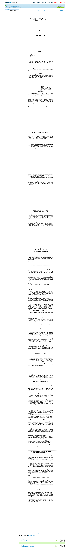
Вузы (34, 2)
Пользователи (43, 2)
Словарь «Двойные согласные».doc (25, 539)
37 (55, 545)
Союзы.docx (22, 545)
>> (64, 10)
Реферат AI (56, 2)
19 (55, 540)
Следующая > (61, 10)
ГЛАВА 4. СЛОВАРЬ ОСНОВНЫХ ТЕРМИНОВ (10, 14)
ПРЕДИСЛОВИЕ (8, 9)
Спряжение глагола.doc (24, 547)
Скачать (60, 7)
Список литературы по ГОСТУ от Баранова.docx (27, 546)
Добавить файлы (50, 2)
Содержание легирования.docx (25, 541)
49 (55, 539)
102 (55, 547)
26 (55, 541)
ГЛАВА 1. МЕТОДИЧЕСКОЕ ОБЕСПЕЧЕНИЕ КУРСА (12, 10)
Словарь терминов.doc (24, 540)
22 (55, 546)
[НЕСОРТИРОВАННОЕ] (15, 6)
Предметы (38, 2)
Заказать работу (62, 2)
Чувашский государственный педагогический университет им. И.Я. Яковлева (23, 5)
